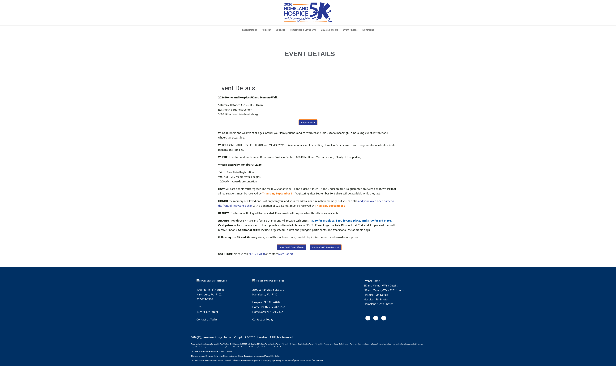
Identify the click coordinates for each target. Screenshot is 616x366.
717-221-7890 (256, 254)
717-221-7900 (205, 299)
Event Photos (350, 29)
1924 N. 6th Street (207, 312)
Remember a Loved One (303, 29)
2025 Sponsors (329, 29)
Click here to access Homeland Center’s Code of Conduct (211, 351)
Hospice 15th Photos (376, 299)
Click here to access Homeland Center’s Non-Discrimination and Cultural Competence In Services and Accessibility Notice (235, 356)
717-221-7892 (274, 312)
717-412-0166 (277, 307)
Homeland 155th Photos (378, 304)
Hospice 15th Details (376, 295)
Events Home (372, 281)
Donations (368, 29)
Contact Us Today (207, 319)
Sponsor (280, 29)
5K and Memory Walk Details (381, 285)
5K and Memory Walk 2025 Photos (384, 290)
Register (266, 29)
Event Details (249, 29)
